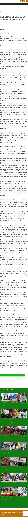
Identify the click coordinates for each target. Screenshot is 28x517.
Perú (1, 11)
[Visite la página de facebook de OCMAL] (21, 1)
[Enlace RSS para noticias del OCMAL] (27, 1)
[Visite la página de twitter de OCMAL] (24, 1)
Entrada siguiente (19, 375)
